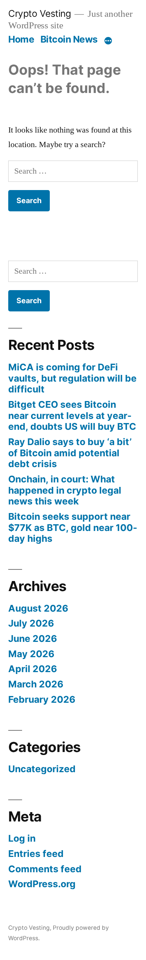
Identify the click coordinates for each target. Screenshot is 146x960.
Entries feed (36, 853)
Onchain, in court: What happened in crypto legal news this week (64, 490)
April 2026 (32, 668)
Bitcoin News (69, 39)
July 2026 (31, 623)
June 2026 (32, 638)
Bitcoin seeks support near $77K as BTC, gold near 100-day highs (72, 527)
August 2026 (38, 608)
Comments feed (45, 868)
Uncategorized (42, 768)
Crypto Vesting (39, 13)
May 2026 (31, 653)
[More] (108, 40)
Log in (22, 838)
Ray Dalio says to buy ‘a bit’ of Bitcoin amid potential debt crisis (70, 452)
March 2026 (35, 684)
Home (21, 39)
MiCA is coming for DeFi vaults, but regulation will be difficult (72, 378)
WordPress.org (42, 883)
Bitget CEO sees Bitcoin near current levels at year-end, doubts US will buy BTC (72, 415)
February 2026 (41, 699)
